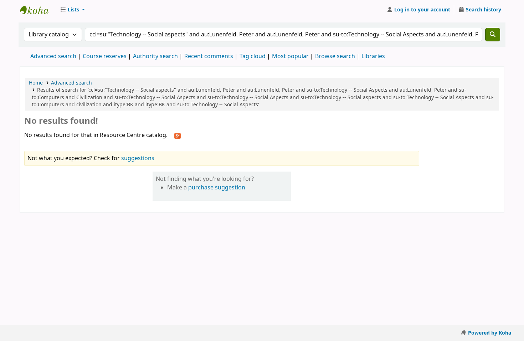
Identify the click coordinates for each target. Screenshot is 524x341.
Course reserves (105, 56)
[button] (72, 10)
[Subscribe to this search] (177, 135)
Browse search (335, 56)
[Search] (492, 34)
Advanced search (53, 56)
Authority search (155, 56)
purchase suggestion (216, 187)
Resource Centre (38, 10)
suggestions (137, 158)
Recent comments (208, 56)
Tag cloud (253, 56)
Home (36, 83)
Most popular (290, 56)
